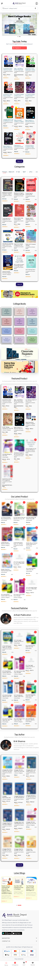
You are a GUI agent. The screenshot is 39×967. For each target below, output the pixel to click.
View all (19, 161)
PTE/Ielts (4, 172)
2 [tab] (19, 36)
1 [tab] (16, 905)
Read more (4, 898)
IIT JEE (18, 172)
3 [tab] (20, 36)
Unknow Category (6, 274)
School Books (5, 457)
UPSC (30, 172)
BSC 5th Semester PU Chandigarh (11, 50)
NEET (24, 172)
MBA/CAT (11, 172)
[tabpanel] (19, 889)
